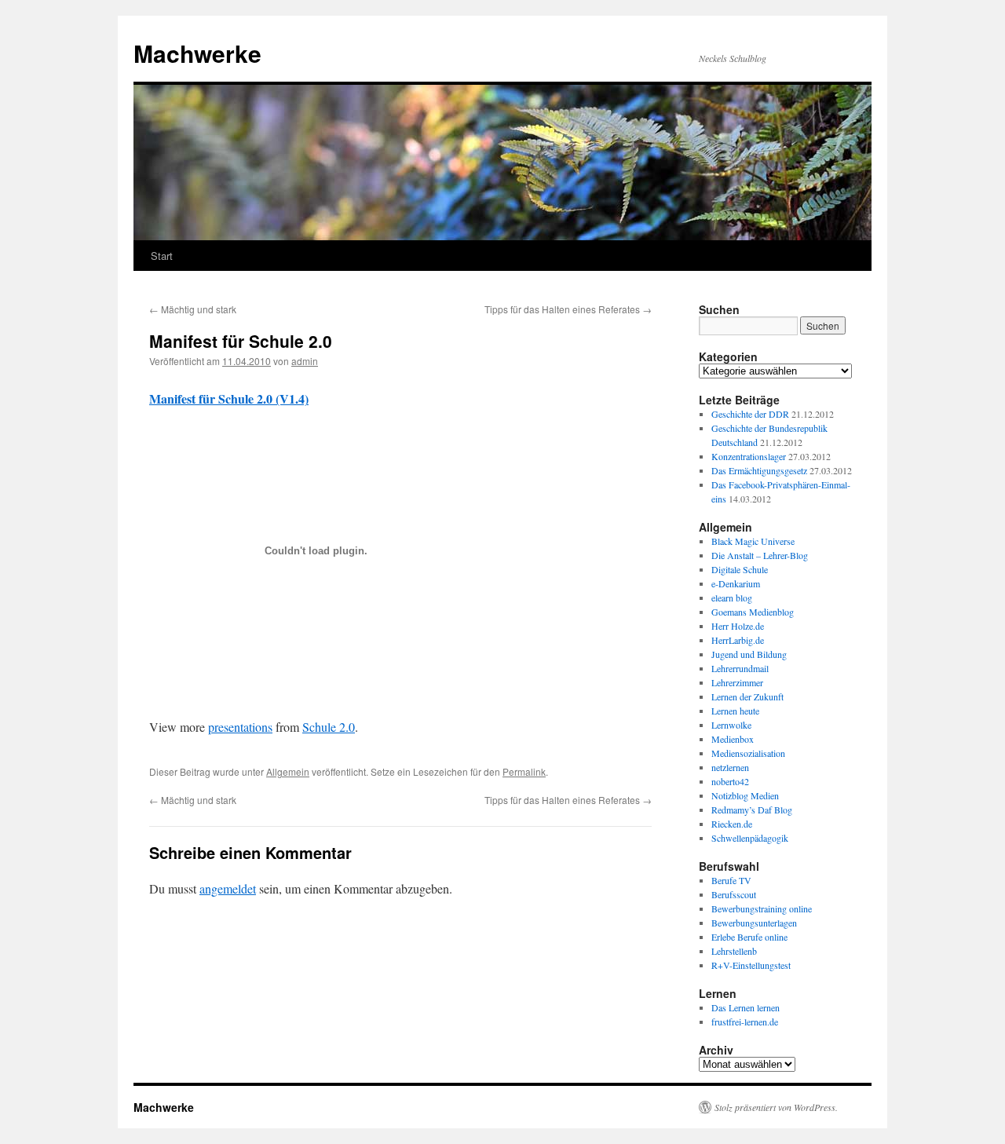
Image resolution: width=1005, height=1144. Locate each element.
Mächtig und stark (192, 309)
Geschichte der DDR (750, 414)
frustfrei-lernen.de (744, 1021)
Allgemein (287, 771)
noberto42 (730, 781)
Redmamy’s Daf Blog (751, 809)
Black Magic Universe (753, 541)
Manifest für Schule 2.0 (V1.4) (229, 398)
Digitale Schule (739, 569)
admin (304, 360)
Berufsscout (733, 894)
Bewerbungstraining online (761, 908)
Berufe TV (731, 880)
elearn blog (731, 597)
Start (162, 255)
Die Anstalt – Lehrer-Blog (759, 555)
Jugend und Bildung (749, 654)
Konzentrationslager (748, 456)
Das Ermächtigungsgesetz (759, 470)
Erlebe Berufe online (749, 936)
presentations (240, 726)
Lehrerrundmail (740, 668)
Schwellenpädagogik (749, 838)
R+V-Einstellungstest (751, 965)
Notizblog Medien (745, 795)
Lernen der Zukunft (747, 696)
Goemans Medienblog (752, 611)
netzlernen (730, 767)
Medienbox (732, 739)
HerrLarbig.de (737, 640)
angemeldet (227, 888)
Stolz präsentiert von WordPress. (776, 1107)
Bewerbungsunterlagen (754, 922)
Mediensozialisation (748, 753)
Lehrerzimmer (737, 682)
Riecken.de (731, 823)
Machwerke (197, 53)
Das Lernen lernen (745, 1007)
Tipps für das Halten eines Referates (568, 309)
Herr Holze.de (737, 626)
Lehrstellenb (734, 951)
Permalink (524, 771)
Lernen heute (735, 710)
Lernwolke (731, 724)
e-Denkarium (735, 583)
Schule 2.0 (328, 726)
